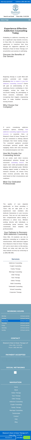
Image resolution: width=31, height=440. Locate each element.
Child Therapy (16, 398)
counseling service (17, 162)
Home (16, 387)
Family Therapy (16, 407)
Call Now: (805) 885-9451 (22, 1)
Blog (16, 422)
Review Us (8, 437)
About (16, 390)
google (15, 372)
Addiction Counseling (16, 401)
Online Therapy (16, 393)
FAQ (16, 419)
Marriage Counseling (16, 410)
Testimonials (16, 413)
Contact (16, 416)
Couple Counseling (16, 404)
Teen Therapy (16, 396)
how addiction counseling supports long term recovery (15, 132)
